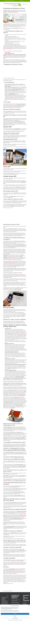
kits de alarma (21, 398)
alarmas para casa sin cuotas (13, 104)
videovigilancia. (16, 12)
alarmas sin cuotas (15, 226)
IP (15, 385)
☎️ (19, 0)
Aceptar (15, 613)
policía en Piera (18, 392)
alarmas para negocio (11, 259)
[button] (28, 605)
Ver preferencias (15, 618)
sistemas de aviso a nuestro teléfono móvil (15, 570)
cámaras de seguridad (11, 361)
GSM (16, 279)
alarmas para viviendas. (18, 259)
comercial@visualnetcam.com (20, 205)
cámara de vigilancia (22, 274)
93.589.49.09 (21, 0)
